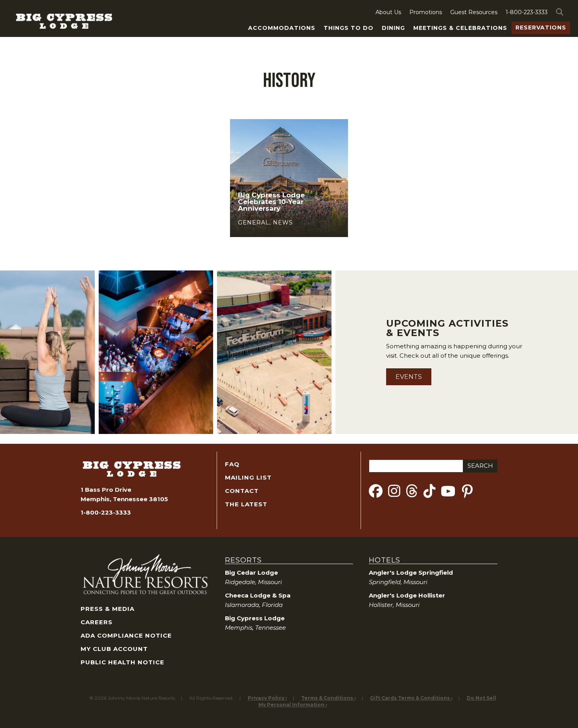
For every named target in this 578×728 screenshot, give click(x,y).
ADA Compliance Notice (126, 635)
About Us (388, 12)
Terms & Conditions (327, 698)
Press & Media (107, 608)
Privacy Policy (266, 698)
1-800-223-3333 (527, 12)
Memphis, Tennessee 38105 (124, 499)
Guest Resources (473, 12)
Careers (96, 622)
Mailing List (248, 477)
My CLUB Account (114, 649)
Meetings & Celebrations (460, 27)
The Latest (246, 504)
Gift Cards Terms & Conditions (410, 698)
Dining (393, 27)
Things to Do (349, 27)
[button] (561, 12)
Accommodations (281, 27)
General (253, 222)
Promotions (425, 12)
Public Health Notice (122, 662)
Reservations (540, 27)
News (283, 222)
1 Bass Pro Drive (106, 489)
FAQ (232, 464)
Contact (242, 491)
